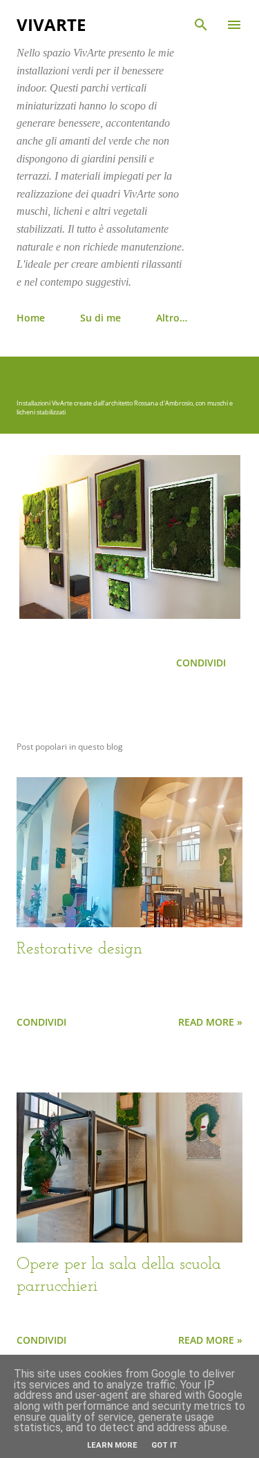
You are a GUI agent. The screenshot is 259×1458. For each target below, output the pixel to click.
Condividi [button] (201, 662)
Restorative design (79, 949)
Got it (164, 1445)
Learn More (112, 1445)
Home (31, 317)
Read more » (210, 1021)
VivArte (51, 24)
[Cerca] (201, 25)
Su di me (100, 317)
